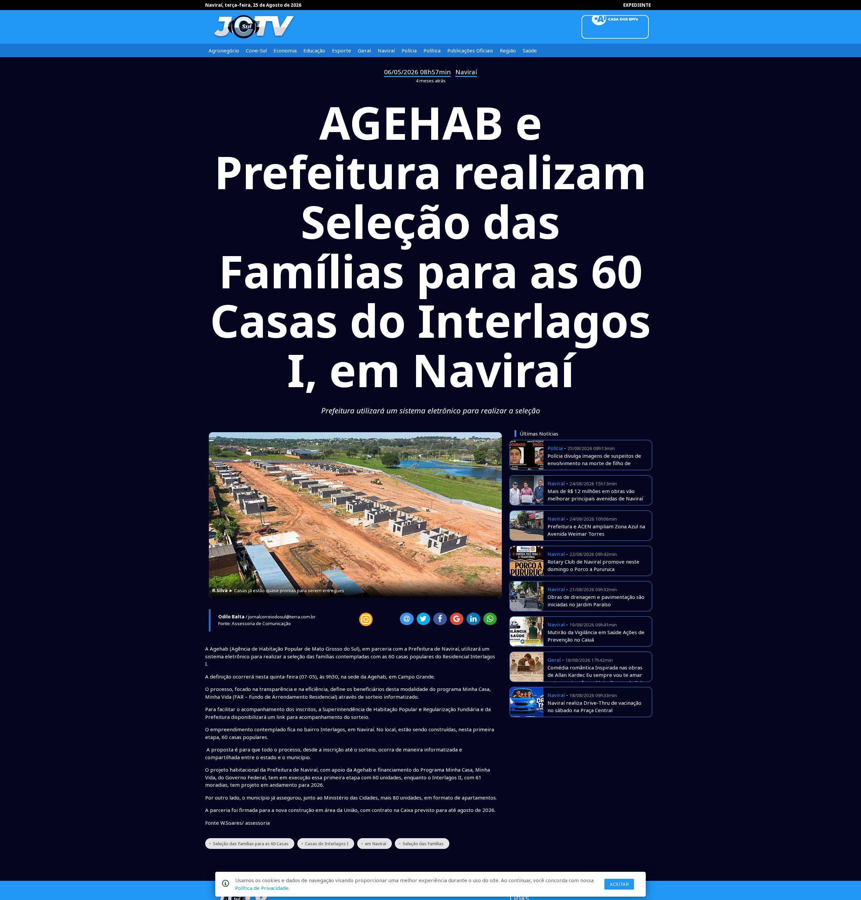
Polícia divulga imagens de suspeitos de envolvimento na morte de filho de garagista (594, 463)
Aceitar (619, 884)
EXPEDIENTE (637, 5)
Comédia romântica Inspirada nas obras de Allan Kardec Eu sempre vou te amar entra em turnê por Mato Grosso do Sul (595, 675)
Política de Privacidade (262, 888)
